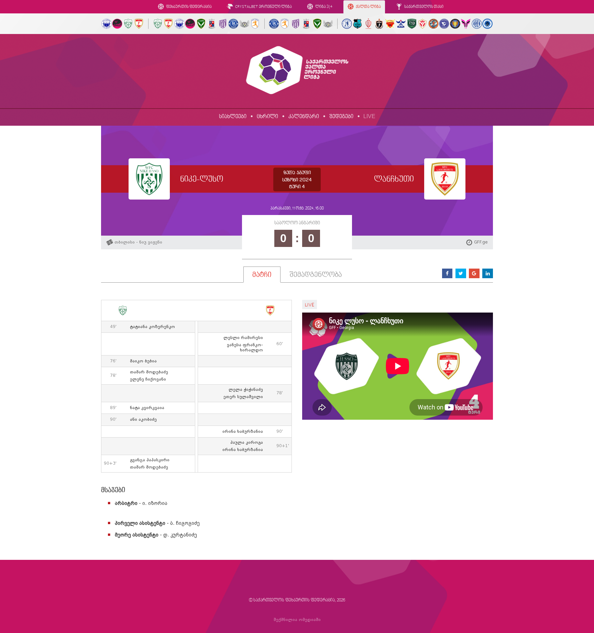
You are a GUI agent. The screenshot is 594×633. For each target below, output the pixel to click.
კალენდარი (303, 117)
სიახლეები (232, 117)
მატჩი (262, 275)
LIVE (369, 116)
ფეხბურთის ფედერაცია (188, 7)
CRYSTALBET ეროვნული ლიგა (263, 7)
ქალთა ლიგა (368, 7)
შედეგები (341, 117)
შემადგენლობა (315, 275)
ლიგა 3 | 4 (323, 7)
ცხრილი (267, 117)
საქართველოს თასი (423, 7)
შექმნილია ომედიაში (297, 620)
